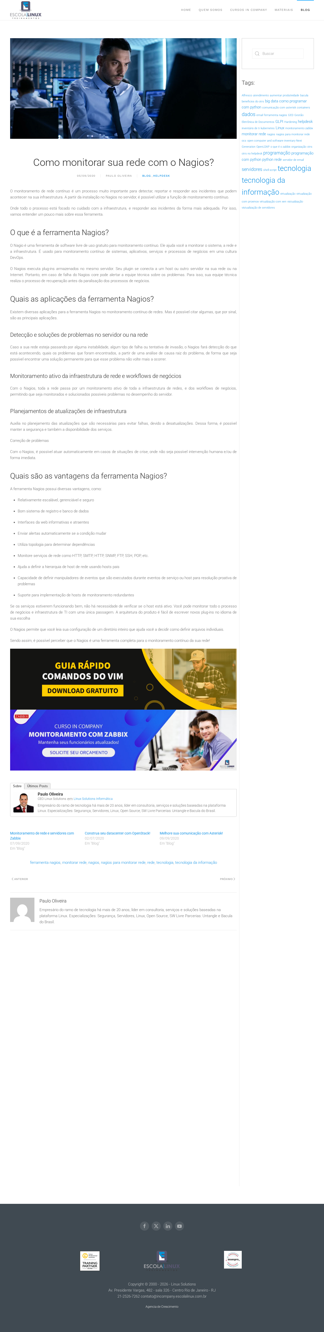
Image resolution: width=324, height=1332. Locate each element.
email (259, 115)
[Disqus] (123, 993)
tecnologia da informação (196, 862)
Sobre (17, 786)
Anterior (21, 879)
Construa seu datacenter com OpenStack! (117, 833)
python (267, 159)
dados (248, 114)
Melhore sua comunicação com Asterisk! (191, 833)
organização (298, 146)
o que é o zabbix (280, 146)
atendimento (261, 95)
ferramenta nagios (45, 862)
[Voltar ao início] (26, 10)
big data (271, 101)
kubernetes (268, 128)
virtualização (287, 193)
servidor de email (293, 160)
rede (151, 862)
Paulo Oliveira (119, 175)
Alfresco (247, 95)
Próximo (226, 879)
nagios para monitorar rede (123, 862)
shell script (270, 170)
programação (276, 152)
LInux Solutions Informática (93, 799)
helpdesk (305, 121)
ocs (244, 140)
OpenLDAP (263, 146)
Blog (305, 10)
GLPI (279, 121)
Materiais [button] (284, 10)
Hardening (290, 122)
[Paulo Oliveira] (23, 802)
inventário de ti (251, 128)
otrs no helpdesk (252, 153)
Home (186, 10)
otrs (309, 146)
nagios (93, 862)
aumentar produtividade (284, 95)
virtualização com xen (273, 201)
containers (303, 107)
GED (290, 115)
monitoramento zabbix (299, 128)
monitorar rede (74, 862)
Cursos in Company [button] (248, 10)
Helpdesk (161, 175)
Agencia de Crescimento (162, 1306)
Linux (280, 128)
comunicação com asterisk (279, 107)
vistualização (295, 201)
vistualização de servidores (258, 207)
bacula (304, 95)
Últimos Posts (37, 786)
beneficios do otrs (253, 101)
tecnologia (164, 862)
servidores (252, 169)
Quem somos (210, 10)
